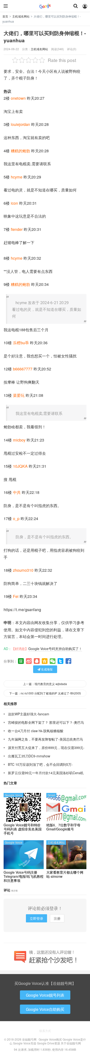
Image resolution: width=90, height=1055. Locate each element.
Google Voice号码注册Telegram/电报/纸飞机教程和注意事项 (23, 876)
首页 (5, 16)
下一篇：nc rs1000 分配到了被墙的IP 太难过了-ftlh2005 (45, 693)
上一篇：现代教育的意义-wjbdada (45, 684)
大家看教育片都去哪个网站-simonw (64, 874)
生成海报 (46, 669)
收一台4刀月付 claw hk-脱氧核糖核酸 (35, 730)
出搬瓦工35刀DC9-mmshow (29, 756)
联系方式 (45, 1031)
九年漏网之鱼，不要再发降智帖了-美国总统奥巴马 (45, 739)
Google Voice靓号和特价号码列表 (23, 829)
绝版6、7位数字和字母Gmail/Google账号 (63, 827)
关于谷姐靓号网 (71, 1043)
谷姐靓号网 (45, 6)
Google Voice (13, 795)
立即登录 (36, 918)
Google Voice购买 (50, 1039)
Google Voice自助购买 (45, 1009)
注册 (57, 918)
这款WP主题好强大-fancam (28, 714)
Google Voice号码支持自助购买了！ (55, 648)
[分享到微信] (52, 661)
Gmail (51, 795)
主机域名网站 (21, 16)
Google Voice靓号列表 (45, 995)
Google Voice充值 (24, 1043)
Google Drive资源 (48, 1043)
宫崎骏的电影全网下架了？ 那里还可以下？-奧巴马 (46, 722)
